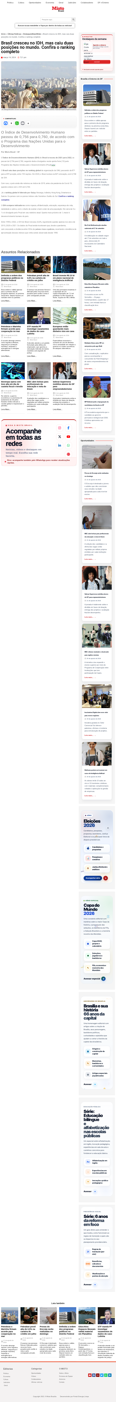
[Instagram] (97, 1375)
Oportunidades (35, 3)
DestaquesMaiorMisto (32, 34)
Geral (61, 3)
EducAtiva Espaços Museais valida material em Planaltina (87, 1330)
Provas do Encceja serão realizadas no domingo (46, 1330)
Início (3, 34)
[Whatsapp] (106, 1375)
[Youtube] (90, 1375)
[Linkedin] (109, 1375)
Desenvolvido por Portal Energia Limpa (74, 1396)
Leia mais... (89, 136)
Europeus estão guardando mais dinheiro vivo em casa (63, 328)
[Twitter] (102, 1375)
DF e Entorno (103, 3)
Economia (50, 3)
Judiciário (72, 3)
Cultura (21, 3)
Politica (10, 3)
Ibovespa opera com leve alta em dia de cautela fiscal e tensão (12, 384)
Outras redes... (28, 123)
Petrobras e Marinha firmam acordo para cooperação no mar (11, 328)
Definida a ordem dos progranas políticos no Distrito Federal (12, 277)
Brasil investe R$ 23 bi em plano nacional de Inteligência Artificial (64, 277)
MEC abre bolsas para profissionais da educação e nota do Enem (37, 385)
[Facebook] (93, 1375)
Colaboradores (87, 3)
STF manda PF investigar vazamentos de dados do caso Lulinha (38, 330)
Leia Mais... (6, 301)
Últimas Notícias (14, 34)
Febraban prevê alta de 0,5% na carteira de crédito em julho (38, 277)
